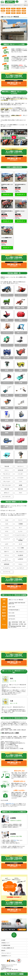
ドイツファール (6, 571)
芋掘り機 (6, 466)
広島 (19, 13)
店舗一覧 (16, 840)
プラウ (20, 481)
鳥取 (13, 13)
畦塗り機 (20, 489)
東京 (24, 8)
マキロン (20, 564)
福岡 (24, 13)
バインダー (20, 474)
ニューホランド (20, 568)
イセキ (6, 523)
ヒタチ (6, 544)
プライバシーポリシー (6, 953)
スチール (6, 555)
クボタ (6, 520)
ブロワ (20, 492)
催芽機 (20, 485)
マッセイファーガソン (20, 535)
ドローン (6, 470)
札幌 (3, 8)
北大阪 (23, 10)
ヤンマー (20, 520)
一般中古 (4, 187)
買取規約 (3, 950)
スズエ (6, 531)
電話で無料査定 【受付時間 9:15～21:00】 (10, 2)
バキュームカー (6, 481)
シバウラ (6, 527)
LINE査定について (5, 942)
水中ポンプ (6, 492)
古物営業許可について (6, 955)
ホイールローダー (6, 496)
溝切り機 (6, 489)
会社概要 (3, 940)
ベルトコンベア (6, 477)
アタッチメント (6, 474)
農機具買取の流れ (10, 803)
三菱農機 (20, 523)
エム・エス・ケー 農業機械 (20, 539)
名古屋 (18, 10)
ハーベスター (20, 477)
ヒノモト (20, 531)
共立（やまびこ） (20, 551)
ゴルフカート (20, 466)
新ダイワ (6, 551)
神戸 (8, 13)
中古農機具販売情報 (5, 945)
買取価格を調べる (7, 194)
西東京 (2, 10)
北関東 (8, 10)
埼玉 (13, 8)
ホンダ (20, 544)
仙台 (8, 8)
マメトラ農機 (20, 547)
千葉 (19, 8)
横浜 (13, 10)
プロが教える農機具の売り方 (7, 947)
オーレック (6, 547)
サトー (20, 527)
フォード (6, 535)
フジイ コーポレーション (6, 560)
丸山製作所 (20, 555)
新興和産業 (6, 564)
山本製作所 (20, 559)
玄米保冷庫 (20, 470)
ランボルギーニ (6, 568)
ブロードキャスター (6, 485)
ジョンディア (6, 538)
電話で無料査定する (15, 974)
